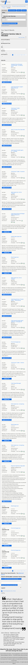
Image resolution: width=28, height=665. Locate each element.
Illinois (4, 7)
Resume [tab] (24, 10)
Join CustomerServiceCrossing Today (11, 578)
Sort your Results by (5, 39)
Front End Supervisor (16, 342)
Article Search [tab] (12, 10)
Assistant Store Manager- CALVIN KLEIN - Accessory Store (17, 65)
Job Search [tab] (4, 10)
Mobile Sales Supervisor (16, 236)
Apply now (6, 231)
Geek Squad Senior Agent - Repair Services (17, 87)
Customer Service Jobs (6, 6)
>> (26, 54)
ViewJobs (3, 50)
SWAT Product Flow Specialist (18, 129)
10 (24, 54)
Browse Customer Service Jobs (18, 6)
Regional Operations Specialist (18, 465)
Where (4, 17)
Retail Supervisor (15, 257)
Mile (2, 47)
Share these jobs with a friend (9, 590)
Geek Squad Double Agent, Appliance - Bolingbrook (17, 321)
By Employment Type (5, 43)
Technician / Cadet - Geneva (17, 362)
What (3, 12)
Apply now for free (7, 82)
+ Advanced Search (5, 25)
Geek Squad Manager (16, 383)
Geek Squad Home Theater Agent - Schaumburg (17, 300)
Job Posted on (4, 54)
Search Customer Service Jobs (9, 23)
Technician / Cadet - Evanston (18, 171)
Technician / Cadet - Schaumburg (15, 109)
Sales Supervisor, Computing (17, 403)
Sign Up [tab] (19, 10)
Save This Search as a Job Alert (9, 585)
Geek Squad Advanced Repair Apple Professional (18, 214)
